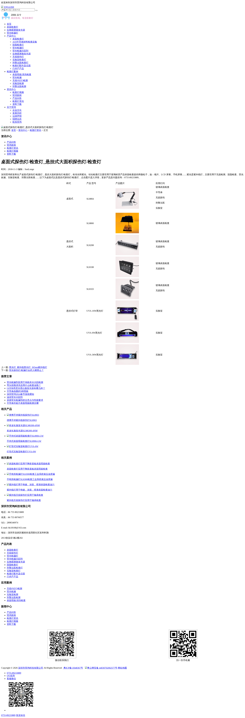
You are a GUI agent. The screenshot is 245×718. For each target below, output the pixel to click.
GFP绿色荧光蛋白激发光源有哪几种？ (26, 388)
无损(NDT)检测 (20, 80)
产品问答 (17, 98)
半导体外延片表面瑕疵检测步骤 (23, 403)
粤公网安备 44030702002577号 (102, 668)
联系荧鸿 (17, 122)
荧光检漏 (17, 77)
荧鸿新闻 (17, 95)
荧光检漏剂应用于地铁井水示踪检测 (25, 382)
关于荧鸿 (11, 107)
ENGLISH (9, 7)
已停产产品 (18, 68)
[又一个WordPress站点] (17, 19)
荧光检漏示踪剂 (20, 51)
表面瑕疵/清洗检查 (21, 74)
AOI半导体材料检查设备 (24, 42)
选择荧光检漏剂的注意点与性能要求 (25, 400)
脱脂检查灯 (18, 45)
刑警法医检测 (19, 86)
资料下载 (17, 104)
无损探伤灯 (18, 56)
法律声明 (17, 116)
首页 (9, 24)
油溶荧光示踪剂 (15, 397)
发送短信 (20, 715)
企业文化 (17, 110)
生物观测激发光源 (16, 30)
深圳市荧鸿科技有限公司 (30, 668)
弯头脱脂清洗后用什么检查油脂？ (24, 385)
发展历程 (17, 113)
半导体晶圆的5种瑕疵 (17, 391)
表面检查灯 (12, 27)
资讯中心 (11, 89)
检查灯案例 (12, 71)
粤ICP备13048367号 (73, 668)
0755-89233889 (14, 673)
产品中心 (11, 36)
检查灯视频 (18, 92)
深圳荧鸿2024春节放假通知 (20, 394)
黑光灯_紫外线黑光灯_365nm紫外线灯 (28, 367)
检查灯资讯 (18, 101)
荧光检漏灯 (12, 33)
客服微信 (11, 678)
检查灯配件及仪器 (21, 65)
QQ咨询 (11, 675)
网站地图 (122, 668)
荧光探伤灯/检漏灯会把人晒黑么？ (26, 370)
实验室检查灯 (19, 59)
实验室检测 (18, 83)
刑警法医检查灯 (20, 62)
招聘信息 (17, 119)
